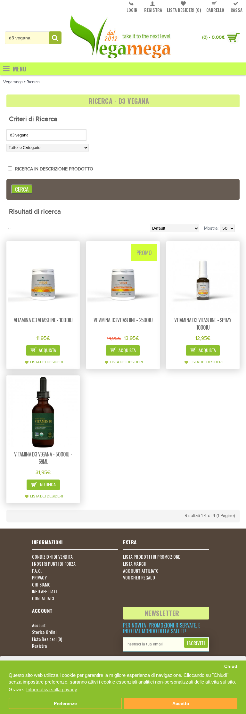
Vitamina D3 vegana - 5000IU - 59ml (43, 457)
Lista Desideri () (47, 639)
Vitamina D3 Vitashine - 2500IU (123, 320)
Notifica (47, 484)
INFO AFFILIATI (44, 591)
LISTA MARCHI (135, 564)
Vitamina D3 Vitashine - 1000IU (43, 320)
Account (39, 625)
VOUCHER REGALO (139, 577)
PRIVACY (39, 577)
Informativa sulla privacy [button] (51, 689)
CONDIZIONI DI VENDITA (52, 557)
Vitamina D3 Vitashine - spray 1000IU (202, 323)
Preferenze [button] (65, 703)
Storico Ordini (44, 632)
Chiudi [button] (231, 666)
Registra (39, 646)
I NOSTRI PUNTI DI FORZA (54, 564)
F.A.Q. (37, 571)
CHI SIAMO (41, 584)
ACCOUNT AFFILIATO (141, 571)
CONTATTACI (43, 598)
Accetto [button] (180, 703)
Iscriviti (196, 642)
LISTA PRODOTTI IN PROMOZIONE (151, 557)
